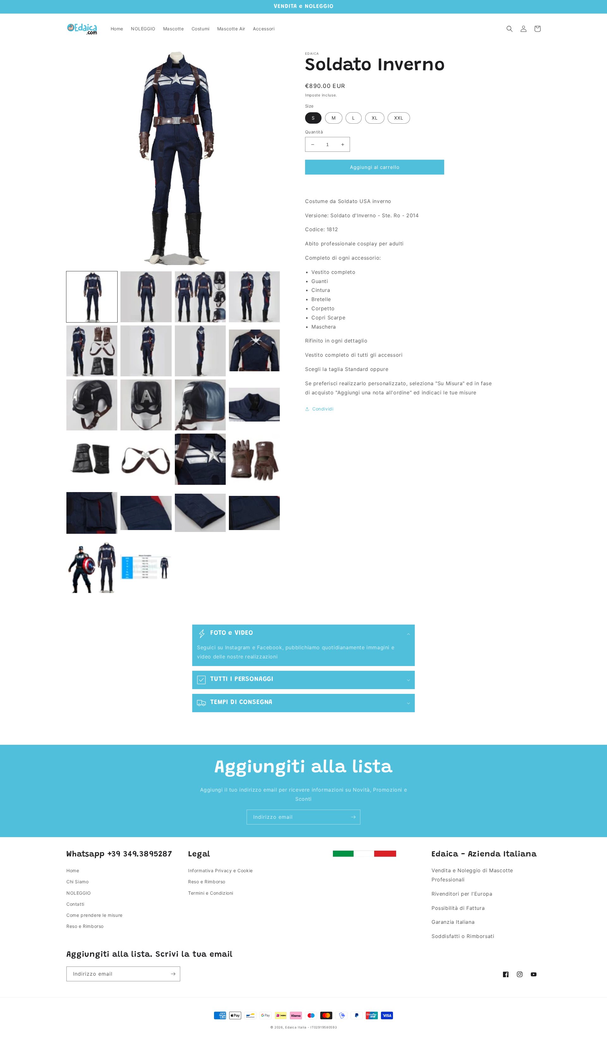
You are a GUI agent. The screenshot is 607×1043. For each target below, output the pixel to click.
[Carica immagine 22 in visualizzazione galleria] (145, 567)
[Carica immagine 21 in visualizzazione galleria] (91, 567)
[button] (510, 29)
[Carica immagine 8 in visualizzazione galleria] (254, 350)
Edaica (291, 1027)
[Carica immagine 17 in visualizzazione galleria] (91, 513)
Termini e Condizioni (210, 893)
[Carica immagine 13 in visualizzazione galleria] (91, 459)
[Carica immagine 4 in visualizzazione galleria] (254, 296)
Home (72, 870)
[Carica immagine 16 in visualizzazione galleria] (254, 459)
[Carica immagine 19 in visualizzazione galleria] (200, 513)
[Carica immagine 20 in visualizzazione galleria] (254, 513)
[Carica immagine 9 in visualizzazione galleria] (91, 405)
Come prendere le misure (94, 915)
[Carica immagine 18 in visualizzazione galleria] (145, 513)
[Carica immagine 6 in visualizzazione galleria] (145, 350)
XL (375, 117)
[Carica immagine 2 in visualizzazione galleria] (145, 296)
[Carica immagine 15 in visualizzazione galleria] (200, 459)
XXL (398, 117)
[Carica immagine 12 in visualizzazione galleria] (254, 405)
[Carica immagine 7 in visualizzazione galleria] (200, 350)
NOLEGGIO (78, 893)
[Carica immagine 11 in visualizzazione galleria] (200, 405)
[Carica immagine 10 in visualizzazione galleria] (145, 405)
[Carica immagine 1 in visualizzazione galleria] (91, 296)
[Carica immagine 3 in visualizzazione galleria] (200, 296)
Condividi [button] (322, 408)
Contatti (75, 904)
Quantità (314, 131)
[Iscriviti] (353, 817)
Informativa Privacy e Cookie (220, 870)
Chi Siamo (77, 881)
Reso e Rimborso (85, 926)
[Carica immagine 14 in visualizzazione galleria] (145, 459)
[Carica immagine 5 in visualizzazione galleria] (91, 350)
